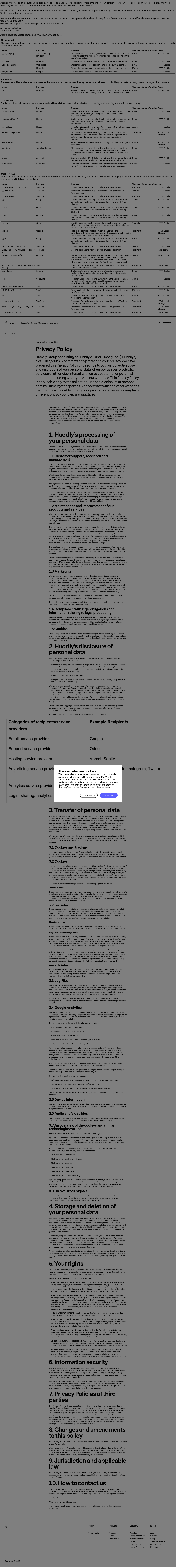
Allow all (109, 795)
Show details (89, 795)
